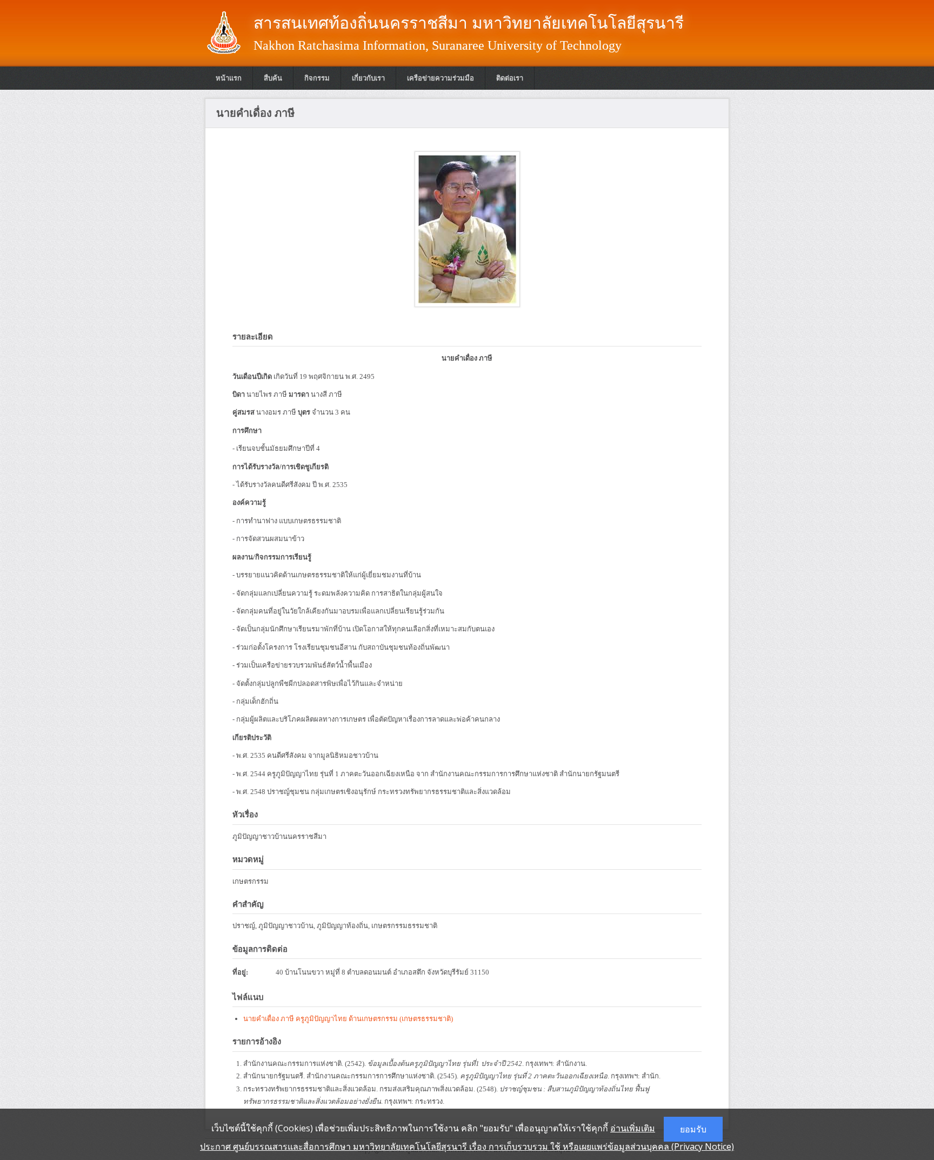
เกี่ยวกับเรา (368, 78)
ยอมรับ (693, 1129)
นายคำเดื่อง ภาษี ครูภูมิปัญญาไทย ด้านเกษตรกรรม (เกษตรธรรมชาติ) (348, 1019)
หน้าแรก (229, 78)
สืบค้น (273, 78)
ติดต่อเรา (509, 78)
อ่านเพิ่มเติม (632, 1128)
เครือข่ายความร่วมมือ (440, 78)
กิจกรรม (317, 78)
